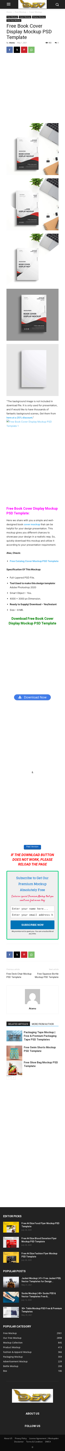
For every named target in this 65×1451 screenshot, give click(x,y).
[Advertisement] (32, 89)
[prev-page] (8, 1078)
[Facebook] (9, 50)
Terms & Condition (34, 1441)
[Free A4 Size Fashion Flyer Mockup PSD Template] (11, 1257)
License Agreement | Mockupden (44, 1438)
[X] (17, 50)
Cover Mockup (35, 12)
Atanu (12, 42)
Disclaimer (19, 1441)
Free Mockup (20, 12)
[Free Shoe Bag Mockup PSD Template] (14, 1068)
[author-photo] (32, 1004)
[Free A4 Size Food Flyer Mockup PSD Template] (11, 1227)
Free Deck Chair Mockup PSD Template (19, 975)
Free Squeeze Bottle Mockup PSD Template (47, 975)
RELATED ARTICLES (18, 1024)
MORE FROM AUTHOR (43, 1024)
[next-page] (13, 1078)
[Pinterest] (24, 50)
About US (8, 1438)
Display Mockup (39, 17)
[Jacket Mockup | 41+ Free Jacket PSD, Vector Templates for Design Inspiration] (11, 1282)
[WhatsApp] (31, 50)
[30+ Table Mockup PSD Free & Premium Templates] (11, 1312)
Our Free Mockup (13, 20)
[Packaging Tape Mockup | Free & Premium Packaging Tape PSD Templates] (14, 1036)
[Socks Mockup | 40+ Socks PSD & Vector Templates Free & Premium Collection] (11, 1297)
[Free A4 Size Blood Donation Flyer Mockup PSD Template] (11, 1242)
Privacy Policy (21, 1438)
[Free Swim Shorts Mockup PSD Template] (14, 1053)
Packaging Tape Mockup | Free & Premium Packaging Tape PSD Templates (40, 1036)
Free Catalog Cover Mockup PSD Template (34, 561)
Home (9, 12)
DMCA (48, 1441)
